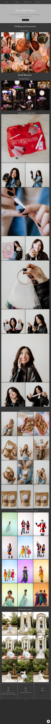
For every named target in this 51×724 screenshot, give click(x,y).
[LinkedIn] (43, 692)
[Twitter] (41, 692)
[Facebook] (40, 692)
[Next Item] (47, 52)
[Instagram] (44, 692)
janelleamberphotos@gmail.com (26, 692)
